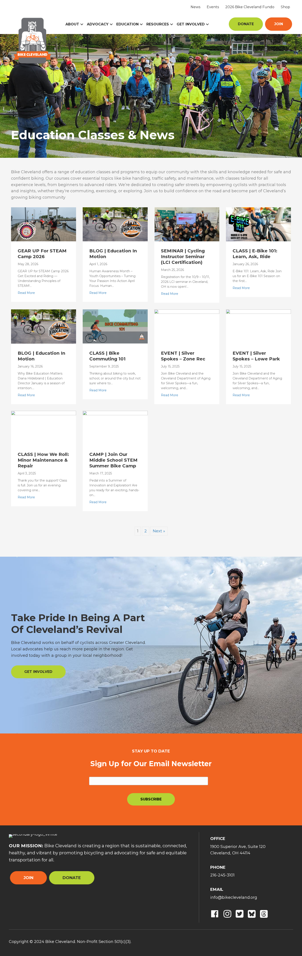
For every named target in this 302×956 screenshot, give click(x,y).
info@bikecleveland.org (233, 897)
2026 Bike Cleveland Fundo (249, 7)
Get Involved (191, 24)
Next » (159, 531)
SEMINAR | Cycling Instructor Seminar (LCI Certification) (183, 256)
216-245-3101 (222, 875)
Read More (26, 293)
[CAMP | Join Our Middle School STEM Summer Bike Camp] (115, 427)
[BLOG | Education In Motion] (43, 326)
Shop (285, 7)
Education (127, 24)
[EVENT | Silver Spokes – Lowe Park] (258, 326)
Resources (157, 24)
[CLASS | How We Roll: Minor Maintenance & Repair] (43, 427)
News (195, 7)
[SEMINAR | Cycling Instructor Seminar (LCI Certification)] (186, 224)
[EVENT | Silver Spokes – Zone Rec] (186, 326)
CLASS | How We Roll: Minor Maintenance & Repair (43, 460)
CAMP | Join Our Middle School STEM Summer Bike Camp (113, 460)
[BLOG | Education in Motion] (115, 224)
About (72, 24)
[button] (81, 24)
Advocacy (98, 24)
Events (213, 7)
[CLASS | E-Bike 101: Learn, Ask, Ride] (258, 224)
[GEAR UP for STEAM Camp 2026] (43, 224)
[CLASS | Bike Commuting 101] (115, 326)
